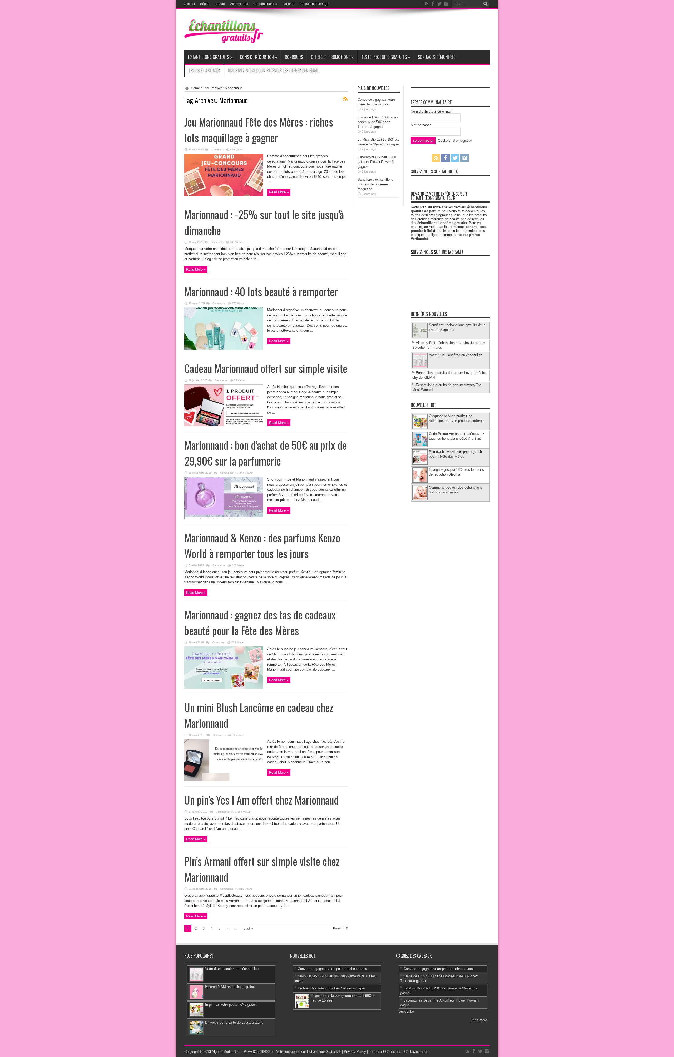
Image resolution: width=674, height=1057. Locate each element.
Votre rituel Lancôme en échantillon (455, 355)
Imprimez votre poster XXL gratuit (231, 1005)
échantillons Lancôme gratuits (442, 223)
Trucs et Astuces (204, 70)
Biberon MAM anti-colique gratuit (230, 987)
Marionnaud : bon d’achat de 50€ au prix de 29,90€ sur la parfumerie (265, 453)
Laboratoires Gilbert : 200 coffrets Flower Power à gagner (377, 162)
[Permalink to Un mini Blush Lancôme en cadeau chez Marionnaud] (223, 780)
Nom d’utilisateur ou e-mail (431, 111)
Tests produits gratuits (385, 57)
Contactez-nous (416, 1052)
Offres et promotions (332, 57)
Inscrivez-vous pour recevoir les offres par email (273, 70)
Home (195, 88)
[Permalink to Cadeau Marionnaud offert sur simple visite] (223, 425)
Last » (248, 928)
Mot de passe (421, 125)
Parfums (288, 4)
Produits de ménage (313, 4)
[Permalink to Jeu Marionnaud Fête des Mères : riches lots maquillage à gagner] (223, 194)
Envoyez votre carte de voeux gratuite (234, 1022)
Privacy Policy (355, 1052)
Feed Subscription (345, 99)
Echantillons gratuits (210, 57)
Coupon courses (265, 4)
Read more (478, 1020)
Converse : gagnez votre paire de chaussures (332, 969)
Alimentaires (239, 4)
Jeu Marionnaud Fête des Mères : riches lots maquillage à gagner (258, 129)
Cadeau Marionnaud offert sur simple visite (265, 368)
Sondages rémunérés (436, 57)
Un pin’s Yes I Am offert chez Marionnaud (261, 800)
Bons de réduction (258, 57)
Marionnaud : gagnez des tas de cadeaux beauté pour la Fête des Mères (260, 622)
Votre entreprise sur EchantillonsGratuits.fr (308, 1052)
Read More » (279, 192)
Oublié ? (444, 141)
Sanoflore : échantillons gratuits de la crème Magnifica (375, 184)
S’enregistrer (462, 141)
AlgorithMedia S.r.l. (226, 1052)
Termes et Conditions (385, 1052)
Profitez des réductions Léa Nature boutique (331, 988)
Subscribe (406, 1011)
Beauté (220, 4)
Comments (217, 149)
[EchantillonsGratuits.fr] (223, 42)
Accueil (189, 4)
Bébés (204, 4)
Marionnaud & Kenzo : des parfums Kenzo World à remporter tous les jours (262, 545)
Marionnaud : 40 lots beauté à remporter (261, 291)
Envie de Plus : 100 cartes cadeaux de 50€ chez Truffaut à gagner (378, 122)
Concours (294, 57)
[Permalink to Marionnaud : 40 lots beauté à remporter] (223, 348)
